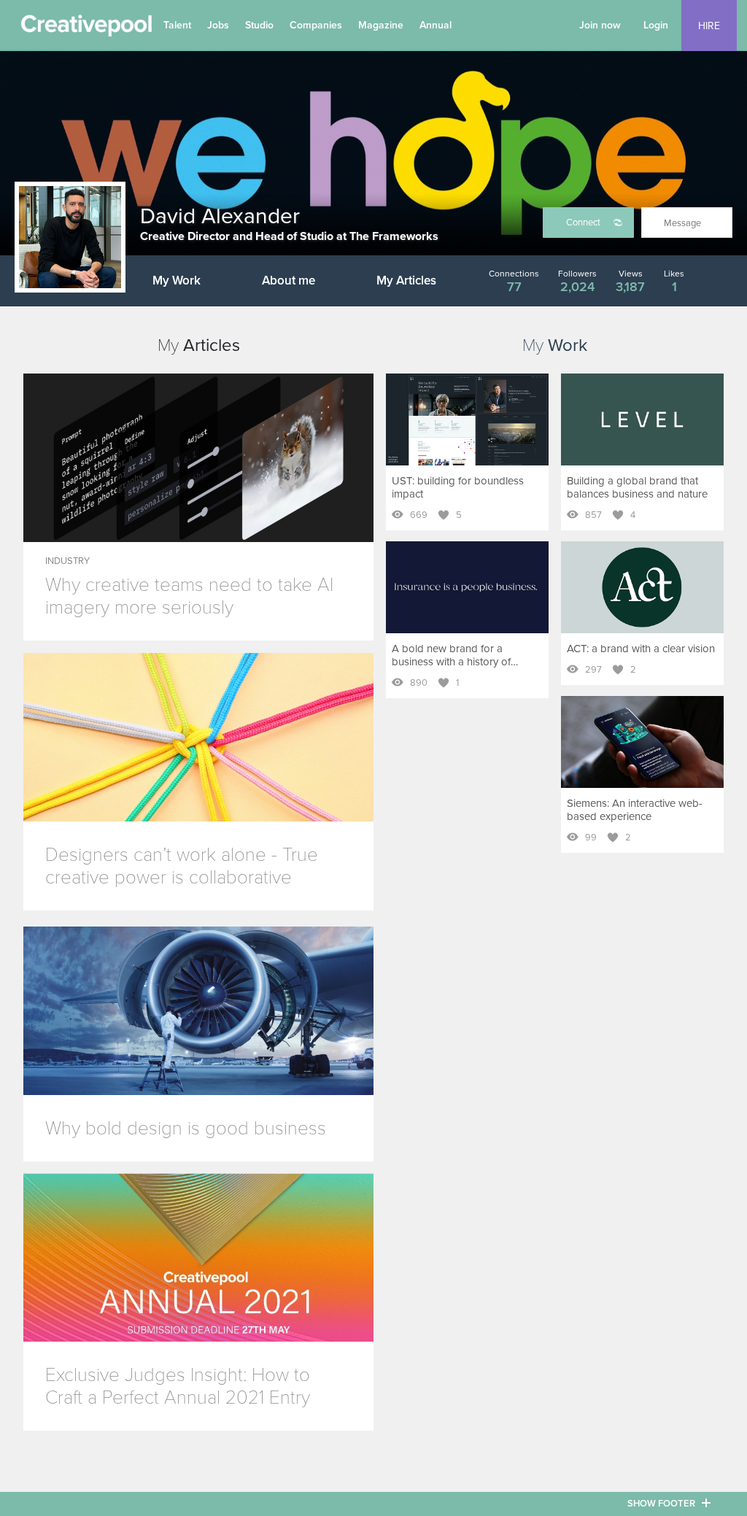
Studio (259, 25)
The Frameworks (393, 236)
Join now (600, 25)
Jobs (218, 25)
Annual (435, 25)
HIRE (709, 26)
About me (288, 280)
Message (682, 223)
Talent (177, 25)
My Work (176, 280)
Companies (316, 25)
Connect (583, 222)
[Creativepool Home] (86, 29)
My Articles (406, 280)
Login (655, 25)
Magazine (380, 25)
